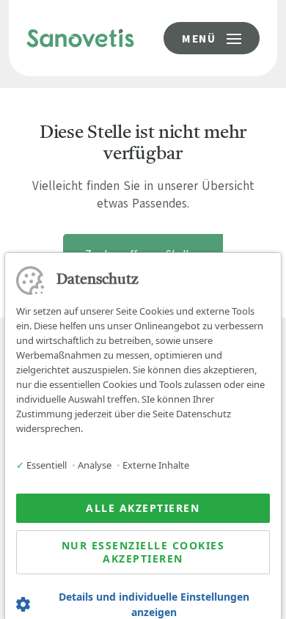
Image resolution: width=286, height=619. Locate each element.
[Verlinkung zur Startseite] (80, 37)
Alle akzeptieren (142, 508)
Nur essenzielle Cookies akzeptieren (143, 551)
